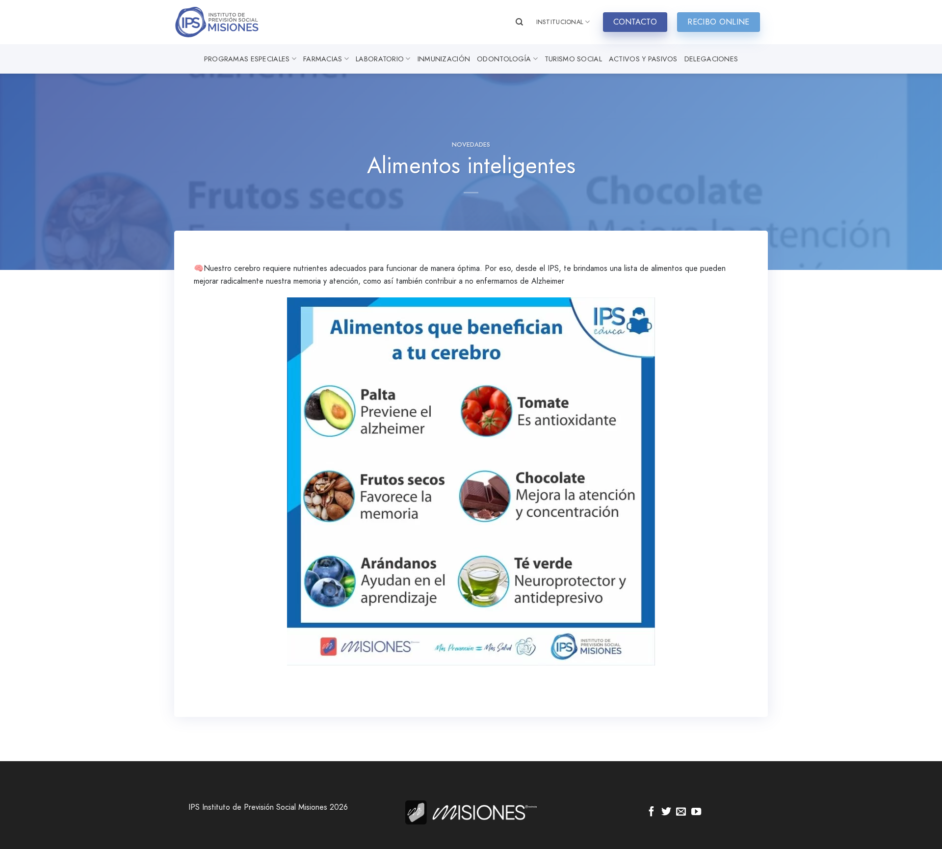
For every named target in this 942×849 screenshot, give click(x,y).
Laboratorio (380, 59)
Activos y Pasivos (643, 59)
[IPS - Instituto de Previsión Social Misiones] (223, 22)
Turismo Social (573, 59)
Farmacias (322, 59)
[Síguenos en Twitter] (666, 812)
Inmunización (444, 59)
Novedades (471, 144)
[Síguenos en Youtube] (696, 812)
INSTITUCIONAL (559, 22)
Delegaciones (711, 59)
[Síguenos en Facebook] (651, 812)
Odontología (504, 59)
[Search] (519, 22)
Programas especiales (247, 59)
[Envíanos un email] (681, 812)
